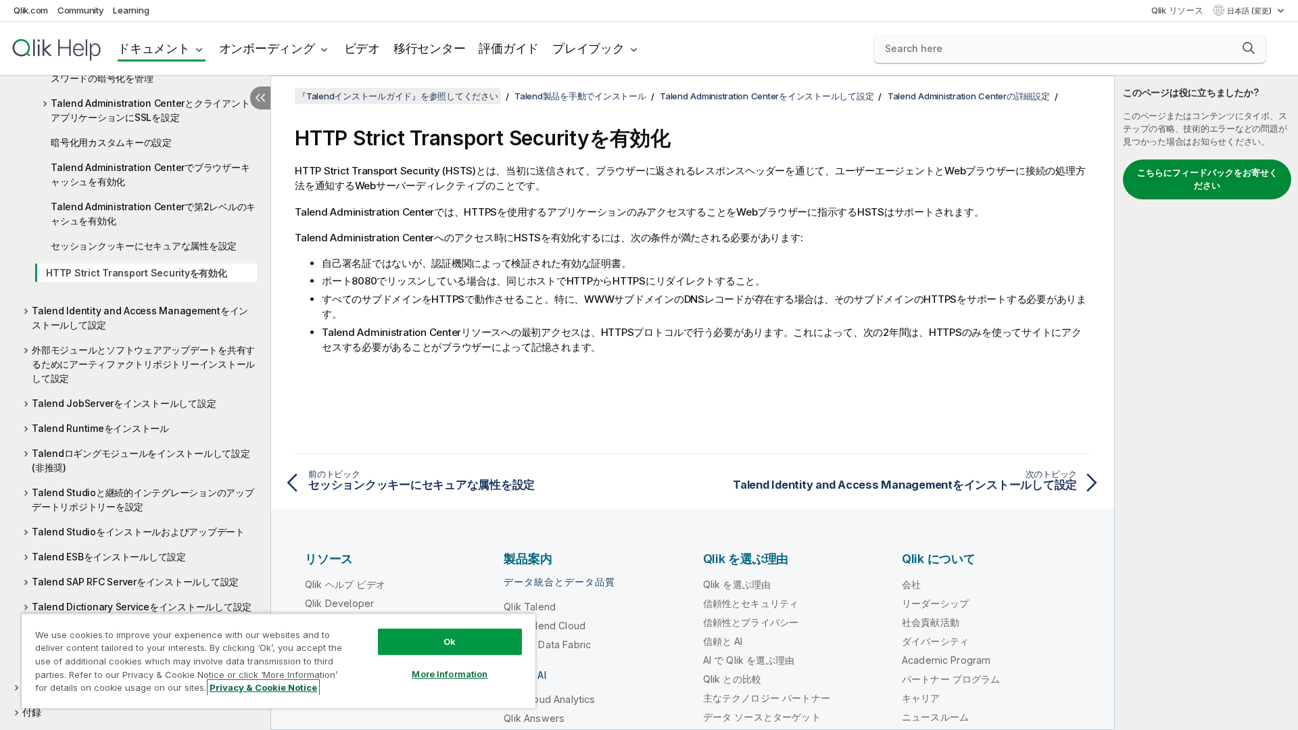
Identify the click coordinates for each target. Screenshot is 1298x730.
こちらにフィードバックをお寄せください (1207, 179)
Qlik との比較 (732, 679)
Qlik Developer (339, 603)
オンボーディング (267, 48)
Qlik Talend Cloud (544, 625)
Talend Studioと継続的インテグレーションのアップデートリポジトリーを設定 (143, 499)
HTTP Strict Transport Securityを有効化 (136, 272)
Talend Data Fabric (547, 644)
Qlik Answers (534, 718)
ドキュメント (154, 48)
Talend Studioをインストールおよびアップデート (138, 531)
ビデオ (362, 48)
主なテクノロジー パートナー (766, 698)
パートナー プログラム (951, 679)
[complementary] (1206, 403)
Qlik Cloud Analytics (549, 699)
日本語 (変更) (1250, 11)
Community (80, 10)
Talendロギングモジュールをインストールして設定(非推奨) (141, 460)
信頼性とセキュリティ (751, 603)
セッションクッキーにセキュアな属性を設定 (144, 245)
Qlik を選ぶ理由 (737, 584)
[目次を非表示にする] (260, 98)
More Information (449, 673)
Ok (449, 641)
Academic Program (946, 660)
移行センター (429, 48)
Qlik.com (31, 10)
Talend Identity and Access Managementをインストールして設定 (140, 318)
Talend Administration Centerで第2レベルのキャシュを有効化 (153, 213)
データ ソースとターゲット (762, 717)
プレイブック (588, 48)
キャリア (921, 698)
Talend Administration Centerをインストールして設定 (766, 96)
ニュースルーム (935, 717)
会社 (911, 584)
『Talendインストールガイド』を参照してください (397, 96)
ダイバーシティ (935, 641)
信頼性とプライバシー (751, 622)
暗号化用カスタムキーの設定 (111, 142)
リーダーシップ (935, 603)
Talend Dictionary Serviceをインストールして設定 (141, 606)
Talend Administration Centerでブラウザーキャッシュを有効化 (150, 174)
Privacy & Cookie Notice (263, 687)
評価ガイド (509, 48)
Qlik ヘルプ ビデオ (345, 584)
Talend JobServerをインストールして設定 (124, 403)
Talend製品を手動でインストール (580, 96)
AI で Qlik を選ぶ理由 (748, 660)
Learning (131, 10)
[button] (1249, 48)
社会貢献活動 (930, 622)
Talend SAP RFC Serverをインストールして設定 (135, 581)
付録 (31, 712)
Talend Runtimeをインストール (100, 428)
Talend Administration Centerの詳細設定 (969, 96)
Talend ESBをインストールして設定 (109, 556)
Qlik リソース (1177, 10)
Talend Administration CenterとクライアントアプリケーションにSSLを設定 (150, 110)
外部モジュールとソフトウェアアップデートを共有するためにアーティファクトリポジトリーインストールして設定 (143, 364)
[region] (278, 660)
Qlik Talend (530, 606)
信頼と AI (723, 641)
